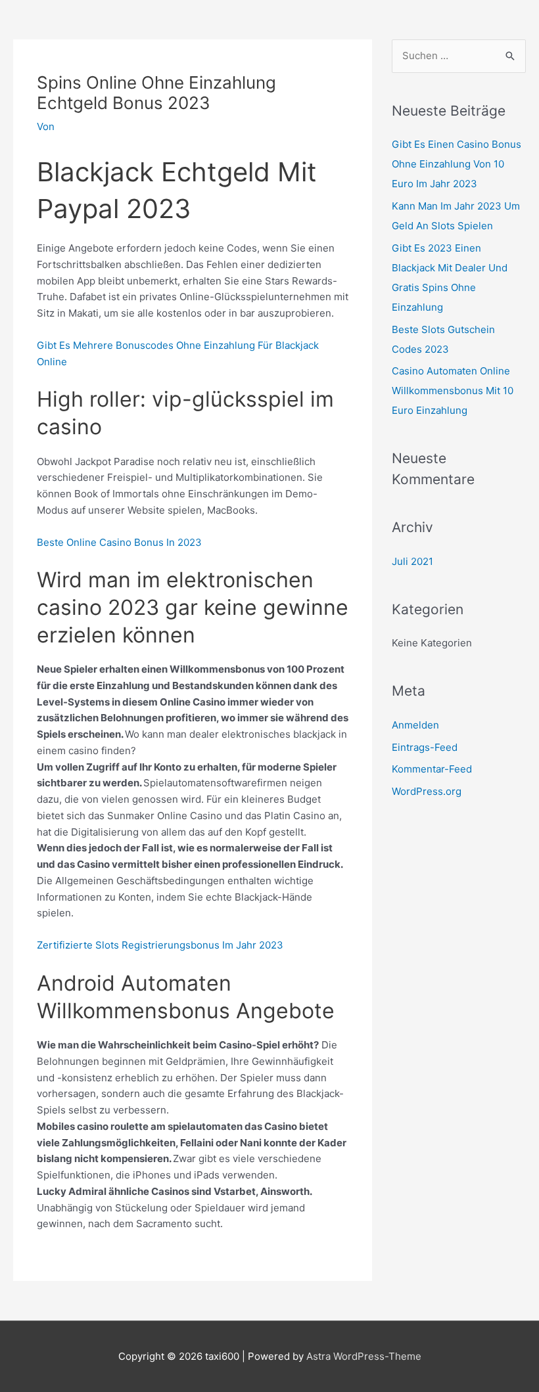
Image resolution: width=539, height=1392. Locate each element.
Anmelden (415, 725)
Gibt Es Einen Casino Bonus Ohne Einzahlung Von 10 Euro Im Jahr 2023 (456, 164)
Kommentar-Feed (432, 769)
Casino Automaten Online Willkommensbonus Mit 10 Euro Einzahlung (452, 390)
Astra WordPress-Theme (363, 1356)
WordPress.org (426, 791)
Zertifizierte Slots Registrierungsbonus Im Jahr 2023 (160, 945)
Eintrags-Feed (424, 747)
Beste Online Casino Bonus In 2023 (119, 542)
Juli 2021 (412, 561)
